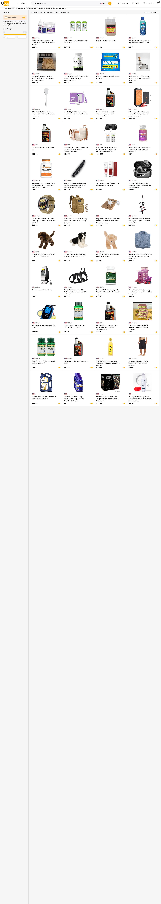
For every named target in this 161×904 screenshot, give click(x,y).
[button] (122, 3)
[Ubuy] (5, 3)
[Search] (109, 3)
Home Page (7, 8)
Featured (154, 12)
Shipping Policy (8, 25)
